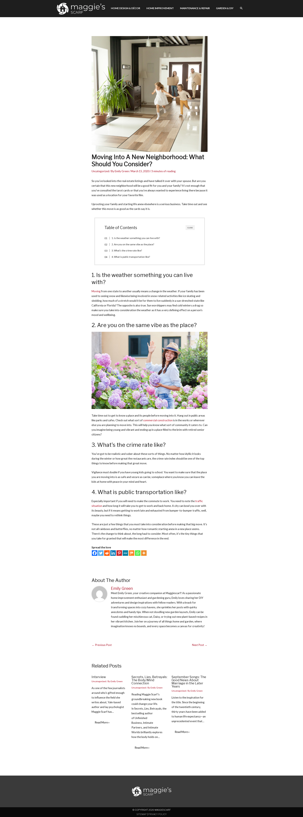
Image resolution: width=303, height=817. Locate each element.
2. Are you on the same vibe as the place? (133, 244)
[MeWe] (125, 553)
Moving (96, 291)
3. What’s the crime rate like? (127, 250)
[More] (144, 553)
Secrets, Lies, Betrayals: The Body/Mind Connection (149, 680)
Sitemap (142, 814)
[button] (241, 8)
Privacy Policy (157, 814)
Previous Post (102, 645)
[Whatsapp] (137, 553)
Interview (99, 677)
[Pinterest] (119, 553)
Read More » (102, 722)
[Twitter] (101, 553)
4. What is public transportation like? (131, 256)
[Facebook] (94, 553)
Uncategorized (100, 171)
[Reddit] (107, 553)
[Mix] (131, 553)
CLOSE (190, 228)
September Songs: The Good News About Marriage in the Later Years (189, 681)
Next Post (199, 645)
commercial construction (158, 420)
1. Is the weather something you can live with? (136, 238)
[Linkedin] (113, 553)
